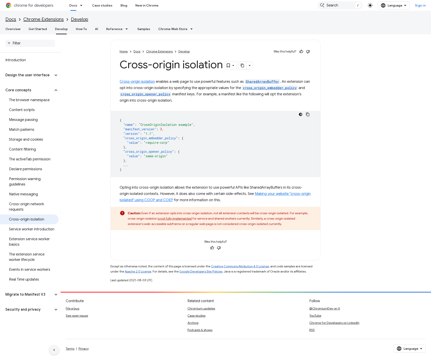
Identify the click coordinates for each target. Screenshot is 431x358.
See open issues (77, 316)
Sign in (420, 5)
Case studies (102, 5)
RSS (312, 330)
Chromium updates (201, 308)
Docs (73, 5)
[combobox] (340, 5)
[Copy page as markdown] (243, 65)
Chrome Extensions (43, 19)
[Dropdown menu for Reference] (128, 29)
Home (124, 51)
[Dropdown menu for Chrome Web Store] (192, 29)
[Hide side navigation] (54, 349)
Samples (143, 29)
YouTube (315, 316)
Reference (114, 29)
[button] (26, 75)
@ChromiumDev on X (324, 308)
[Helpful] (301, 51)
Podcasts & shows (199, 330)
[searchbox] (30, 43)
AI (96, 29)
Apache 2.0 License (138, 271)
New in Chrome (146, 5)
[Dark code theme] (300, 114)
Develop (79, 19)
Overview (12, 29)
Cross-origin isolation (137, 81)
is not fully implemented (175, 218)
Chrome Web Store (172, 29)
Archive (192, 323)
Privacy (84, 348)
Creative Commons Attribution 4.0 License (240, 266)
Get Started (38, 29)
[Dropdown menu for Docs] (82, 5)
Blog (124, 5)
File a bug (72, 308)
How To (81, 29)
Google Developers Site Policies (200, 271)
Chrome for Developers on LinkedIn (334, 323)
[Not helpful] (308, 51)
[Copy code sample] (307, 114)
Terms (70, 348)
